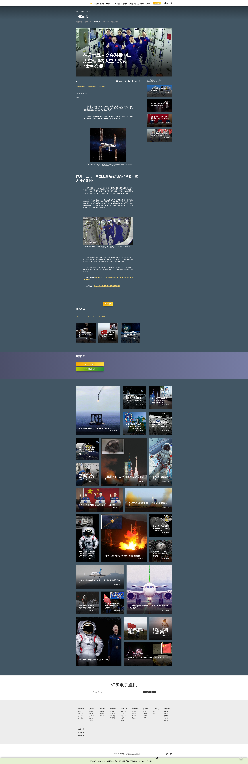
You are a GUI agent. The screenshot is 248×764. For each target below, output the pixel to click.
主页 (77, 11)
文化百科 (134, 719)
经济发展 (145, 717)
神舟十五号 (92, 86)
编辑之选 (155, 717)
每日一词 (134, 721)
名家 (154, 715)
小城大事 (123, 721)
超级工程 (88, 22)
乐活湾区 (96, 4)
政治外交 (145, 715)
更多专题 (166, 725)
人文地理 (112, 721)
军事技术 (105, 22)
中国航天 (102, 86)
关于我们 (148, 4)
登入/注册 (157, 3)
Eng (167, 3)
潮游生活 (102, 4)
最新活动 (81, 740)
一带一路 (166, 723)
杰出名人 (123, 717)
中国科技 (91, 4)
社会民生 (145, 719)
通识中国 (108, 4)
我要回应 (108, 304)
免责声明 (138, 757)
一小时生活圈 (91, 720)
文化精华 (119, 4)
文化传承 (134, 715)
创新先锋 (123, 719)
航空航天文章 (154, 80)
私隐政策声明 (130, 757)
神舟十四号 (81, 86)
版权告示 (122, 757)
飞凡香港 (132, 329)
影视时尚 (102, 719)
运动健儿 (123, 723)
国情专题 (136, 4)
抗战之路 (166, 719)
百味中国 (102, 715)
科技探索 (114, 22)
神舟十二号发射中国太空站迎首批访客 (107, 286)
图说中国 (134, 717)
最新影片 (142, 4)
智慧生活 (79, 22)
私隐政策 (133, 761)
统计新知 (112, 719)
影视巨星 (123, 725)
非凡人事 (113, 4)
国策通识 (166, 721)
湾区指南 (91, 724)
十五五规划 (166, 715)
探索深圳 (91, 717)
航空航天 (88, 11)
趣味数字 (112, 715)
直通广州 (91, 722)
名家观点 (130, 4)
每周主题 (81, 733)
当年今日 (112, 723)
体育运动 (145, 721)
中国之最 (112, 717)
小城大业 (166, 717)
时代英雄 (123, 715)
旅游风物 (102, 717)
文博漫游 (134, 723)
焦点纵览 (125, 4)
